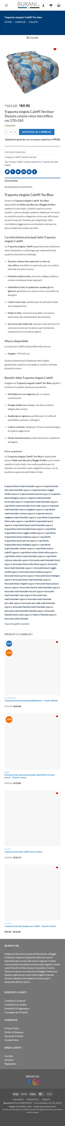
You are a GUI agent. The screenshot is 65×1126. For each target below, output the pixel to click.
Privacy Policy (12, 1028)
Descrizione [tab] (11, 181)
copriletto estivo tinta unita (34, 552)
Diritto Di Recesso (14, 1032)
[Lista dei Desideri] (50, 5)
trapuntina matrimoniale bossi (20, 528)
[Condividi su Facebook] (12, 171)
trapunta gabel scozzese (17, 623)
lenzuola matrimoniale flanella (21, 610)
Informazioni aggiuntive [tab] (18, 187)
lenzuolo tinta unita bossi (25, 564)
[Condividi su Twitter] (18, 171)
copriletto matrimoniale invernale (23, 505)
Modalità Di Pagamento (17, 1008)
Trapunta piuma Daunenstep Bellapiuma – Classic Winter (31, 700)
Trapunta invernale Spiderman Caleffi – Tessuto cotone (30, 926)
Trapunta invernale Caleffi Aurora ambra (23, 852)
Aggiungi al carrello (36, 131)
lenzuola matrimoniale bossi (45, 560)
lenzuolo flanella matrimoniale (29, 606)
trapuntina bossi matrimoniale (28, 525)
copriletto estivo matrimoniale (21, 556)
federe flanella (40, 614)
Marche (20, 21)
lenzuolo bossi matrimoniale (28, 579)
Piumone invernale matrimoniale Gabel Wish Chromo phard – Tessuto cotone (30, 776)
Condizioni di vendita (16, 1004)
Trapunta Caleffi (15, 162)
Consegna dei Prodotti (16, 1012)
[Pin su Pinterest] (29, 171)
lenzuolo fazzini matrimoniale (36, 587)
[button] (6, 5)
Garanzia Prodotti (14, 1036)
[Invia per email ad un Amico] (23, 171)
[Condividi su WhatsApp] (7, 171)
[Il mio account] (43, 5)
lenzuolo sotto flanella (16, 618)
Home (8, 21)
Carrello (9, 1055)
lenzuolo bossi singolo (16, 583)
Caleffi (33, 21)
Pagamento (10, 1063)
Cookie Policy (12, 1039)
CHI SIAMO (18, 1099)
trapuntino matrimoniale (36, 501)
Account (9, 1059)
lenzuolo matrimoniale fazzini (20, 591)
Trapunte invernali (28, 157)
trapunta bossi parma (31, 493)
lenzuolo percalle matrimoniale (38, 603)
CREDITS (46, 1099)
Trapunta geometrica (32, 162)
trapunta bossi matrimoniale (19, 486)
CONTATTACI (32, 1099)
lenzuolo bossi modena (31, 571)
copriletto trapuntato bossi (38, 521)
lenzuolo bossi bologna (48, 575)
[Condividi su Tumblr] (34, 171)
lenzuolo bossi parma (16, 575)
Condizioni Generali (15, 1000)
